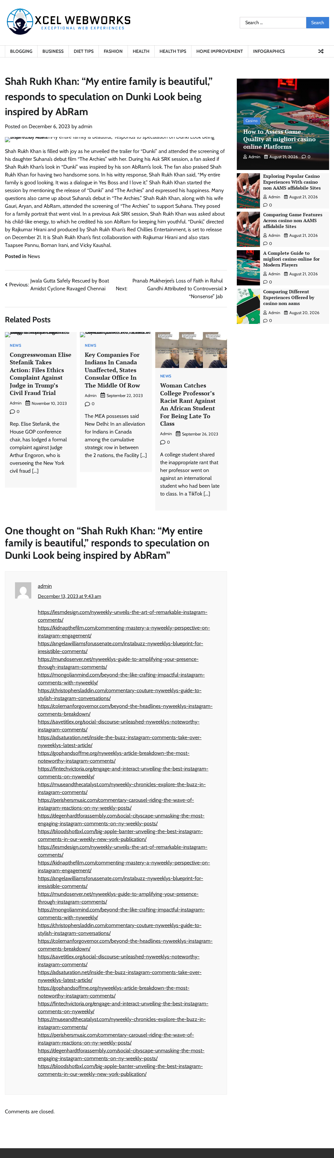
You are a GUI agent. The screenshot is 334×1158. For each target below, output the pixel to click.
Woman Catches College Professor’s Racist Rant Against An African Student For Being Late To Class (188, 404)
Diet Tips (84, 51)
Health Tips (172, 51)
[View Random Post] (321, 51)
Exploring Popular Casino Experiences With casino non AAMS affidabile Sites (292, 182)
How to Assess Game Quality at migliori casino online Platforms (279, 139)
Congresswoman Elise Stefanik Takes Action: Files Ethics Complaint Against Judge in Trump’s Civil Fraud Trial (40, 374)
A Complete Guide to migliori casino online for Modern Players (291, 259)
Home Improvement (219, 51)
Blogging (21, 51)
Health (141, 51)
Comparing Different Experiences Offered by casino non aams (288, 297)
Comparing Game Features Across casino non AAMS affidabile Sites (292, 220)
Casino (252, 120)
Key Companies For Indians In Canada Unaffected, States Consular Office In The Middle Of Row (112, 370)
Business (53, 51)
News (34, 256)
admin (85, 126)
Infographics (269, 51)
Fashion (113, 51)
